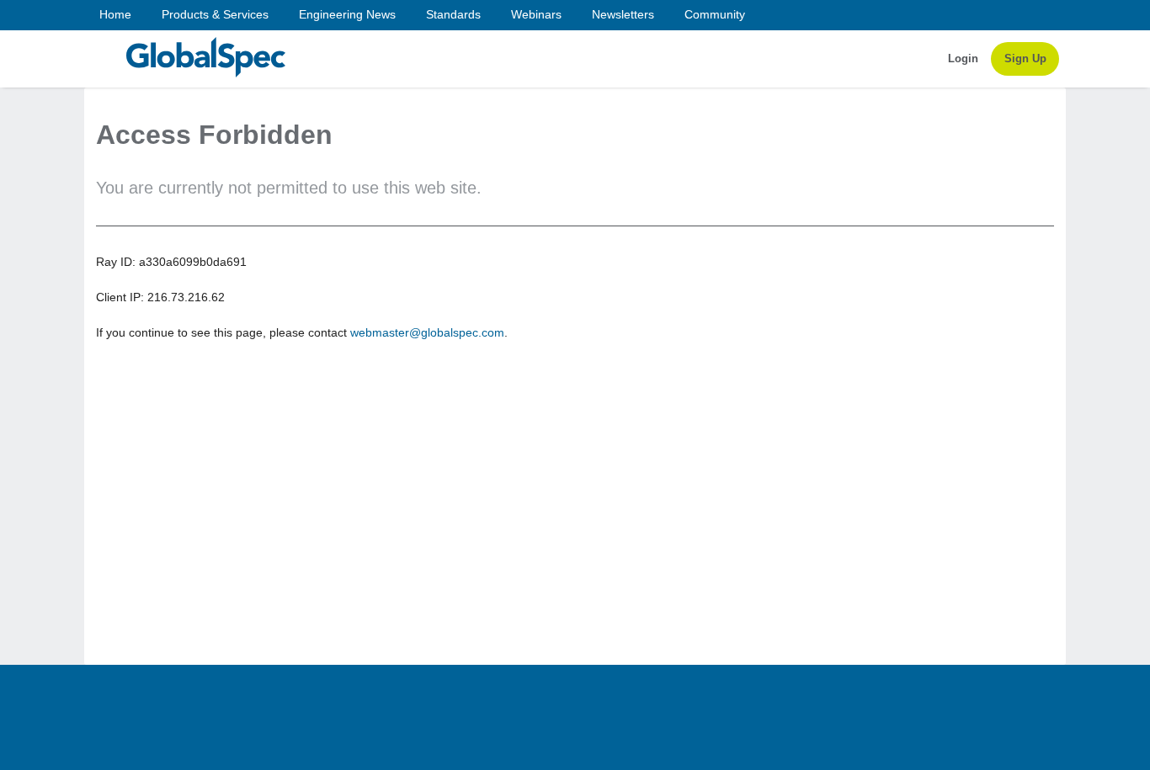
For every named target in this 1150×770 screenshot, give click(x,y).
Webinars (536, 14)
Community (714, 14)
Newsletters (623, 14)
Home (115, 14)
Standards (453, 14)
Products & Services (215, 14)
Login (963, 58)
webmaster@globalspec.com (427, 332)
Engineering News (347, 14)
